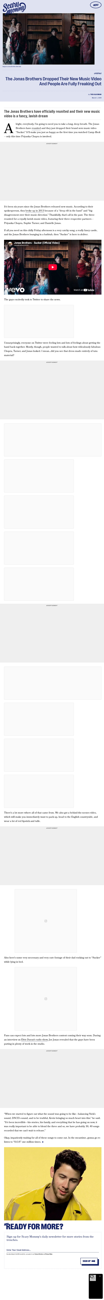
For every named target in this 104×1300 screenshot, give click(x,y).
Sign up (87, 1261)
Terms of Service (39, 1254)
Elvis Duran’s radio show (34, 1039)
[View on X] (38, 321)
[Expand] (92, 1276)
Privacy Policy (48, 1254)
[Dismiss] (100, 1276)
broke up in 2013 (34, 210)
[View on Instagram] (46, 921)
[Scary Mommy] (14, 8)
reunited (36, 128)
